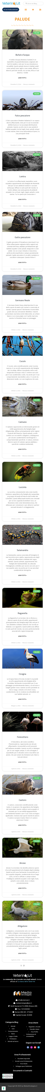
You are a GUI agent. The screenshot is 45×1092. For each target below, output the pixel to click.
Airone (22, 863)
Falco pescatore (22, 115)
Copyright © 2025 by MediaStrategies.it (22, 1086)
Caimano (23, 422)
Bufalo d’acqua (22, 54)
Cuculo (22, 361)
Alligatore (22, 926)
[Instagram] (31, 1047)
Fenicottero (22, 737)
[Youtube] (35, 1047)
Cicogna (22, 674)
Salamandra (22, 550)
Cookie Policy (8, 1077)
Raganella (22, 613)
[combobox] (33, 3)
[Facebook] (28, 1047)
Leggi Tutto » (22, 78)
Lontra (22, 176)
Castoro (22, 800)
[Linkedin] (38, 1047)
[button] (25, 9)
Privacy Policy (8, 1074)
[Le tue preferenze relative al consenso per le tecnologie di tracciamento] (4, 1088)
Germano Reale (22, 300)
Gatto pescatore (22, 237)
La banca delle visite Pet (26, 981)
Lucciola (22, 487)
